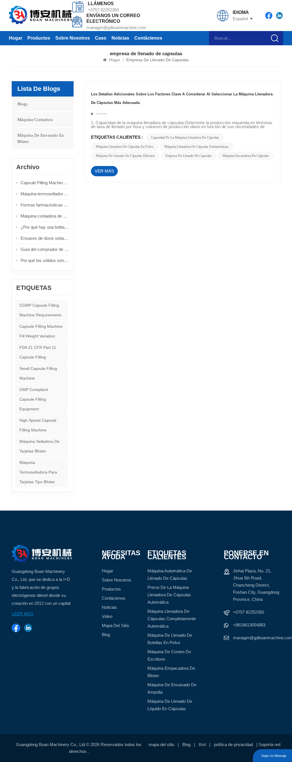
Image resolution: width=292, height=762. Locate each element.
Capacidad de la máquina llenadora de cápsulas (185, 138)
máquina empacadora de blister (171, 672)
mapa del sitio (115, 625)
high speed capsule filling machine (37, 425)
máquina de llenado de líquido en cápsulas (169, 705)
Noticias (120, 38)
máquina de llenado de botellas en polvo (169, 639)
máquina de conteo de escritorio (169, 655)
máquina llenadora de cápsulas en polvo (124, 147)
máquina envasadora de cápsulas (245, 156)
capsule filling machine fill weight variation (40, 331)
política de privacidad (233, 744)
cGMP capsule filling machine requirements (40, 310)
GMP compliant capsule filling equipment (33, 399)
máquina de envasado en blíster (40, 138)
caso (100, 38)
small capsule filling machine (38, 373)
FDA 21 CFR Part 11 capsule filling (37, 352)
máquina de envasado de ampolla (171, 688)
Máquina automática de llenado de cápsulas (169, 574)
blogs (22, 104)
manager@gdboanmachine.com (116, 27)
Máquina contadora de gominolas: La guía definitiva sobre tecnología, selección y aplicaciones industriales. (45, 216)
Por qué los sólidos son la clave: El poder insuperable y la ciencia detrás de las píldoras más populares (45, 260)
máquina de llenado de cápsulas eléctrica (125, 156)
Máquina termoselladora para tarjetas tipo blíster (38, 472)
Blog (106, 634)
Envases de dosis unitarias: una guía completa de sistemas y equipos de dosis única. (45, 238)
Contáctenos (148, 38)
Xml (202, 744)
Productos (38, 38)
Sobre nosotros (72, 38)
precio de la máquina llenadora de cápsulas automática (169, 595)
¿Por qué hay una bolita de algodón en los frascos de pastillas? (45, 227)
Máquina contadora (35, 119)
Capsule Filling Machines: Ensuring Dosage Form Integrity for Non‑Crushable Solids (45, 182)
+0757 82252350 (103, 9)
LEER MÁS (22, 613)
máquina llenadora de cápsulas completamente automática (171, 618)
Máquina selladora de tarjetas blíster (39, 446)
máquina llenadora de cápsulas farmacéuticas (196, 147)
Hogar (15, 38)
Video (107, 616)
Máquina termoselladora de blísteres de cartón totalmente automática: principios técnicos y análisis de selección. (45, 193)
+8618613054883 (249, 624)
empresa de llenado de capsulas (188, 156)
